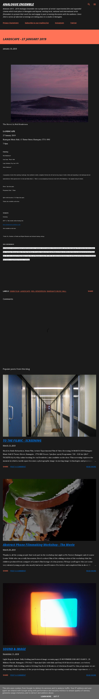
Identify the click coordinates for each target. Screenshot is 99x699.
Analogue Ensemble (18, 4)
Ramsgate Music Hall (56, 291)
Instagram (59, 23)
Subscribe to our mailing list (37, 23)
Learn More (46, 696)
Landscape (25, 291)
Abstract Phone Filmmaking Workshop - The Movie (39, 545)
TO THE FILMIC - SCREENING (22, 440)
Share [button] (90, 291)
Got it (56, 696)
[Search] (88, 4)
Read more (91, 466)
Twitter (73, 23)
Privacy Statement (11, 23)
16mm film (14, 291)
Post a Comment (18, 466)
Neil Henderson (38, 291)
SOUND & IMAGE (14, 649)
